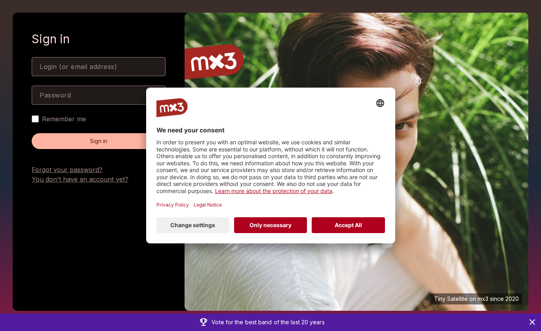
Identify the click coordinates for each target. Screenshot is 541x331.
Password (55, 95)
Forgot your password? (67, 170)
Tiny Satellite (451, 298)
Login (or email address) (78, 67)
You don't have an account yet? (80, 179)
